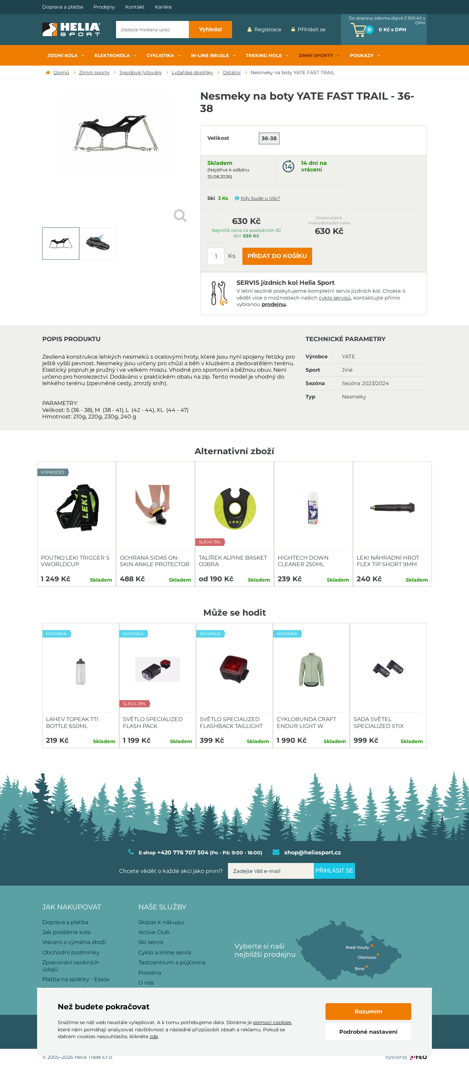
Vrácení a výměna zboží (74, 942)
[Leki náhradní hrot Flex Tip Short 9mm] (392, 508)
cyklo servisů (335, 297)
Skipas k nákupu (161, 922)
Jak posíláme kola (66, 932)
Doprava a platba (62, 7)
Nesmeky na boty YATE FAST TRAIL (292, 72)
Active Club (154, 932)
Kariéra (163, 7)
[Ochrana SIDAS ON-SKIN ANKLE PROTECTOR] (155, 508)
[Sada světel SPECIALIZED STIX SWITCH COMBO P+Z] (388, 669)
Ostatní (232, 72)
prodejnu (274, 304)
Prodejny (104, 7)
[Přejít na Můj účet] (336, 29)
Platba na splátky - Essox (76, 979)
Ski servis (150, 942)
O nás (146, 982)
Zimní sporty (94, 72)
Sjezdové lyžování (140, 72)
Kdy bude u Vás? (260, 198)
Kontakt (135, 7)
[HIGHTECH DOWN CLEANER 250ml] (313, 508)
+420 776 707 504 (182, 852)
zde (154, 1036)
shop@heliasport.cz (312, 852)
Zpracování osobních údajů (70, 965)
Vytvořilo (396, 1057)
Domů (61, 72)
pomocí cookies (272, 1022)
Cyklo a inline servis (164, 952)
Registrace (267, 29)
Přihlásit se (311, 29)
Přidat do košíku (277, 256)
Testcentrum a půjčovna (171, 962)
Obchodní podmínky (71, 952)
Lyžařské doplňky (192, 72)
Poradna (149, 972)
